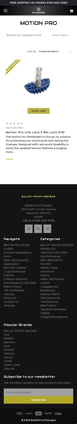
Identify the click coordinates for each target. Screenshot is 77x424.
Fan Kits (45, 264)
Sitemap (9, 305)
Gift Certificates (14, 290)
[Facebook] (38, 228)
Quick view (39, 110)
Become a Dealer (15, 267)
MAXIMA (9, 349)
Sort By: (32, 51)
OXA (6, 334)
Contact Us (11, 301)
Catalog (9, 294)
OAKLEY (9, 353)
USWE (8, 361)
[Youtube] (47, 228)
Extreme (9, 342)
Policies (9, 275)
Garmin (45, 282)
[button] (38, 35)
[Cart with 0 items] (66, 10)
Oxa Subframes (50, 256)
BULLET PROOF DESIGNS (20, 331)
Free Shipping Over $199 (20, 282)
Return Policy (12, 286)
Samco (45, 275)
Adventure (47, 271)
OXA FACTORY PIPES (54, 252)
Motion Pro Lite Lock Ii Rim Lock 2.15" (35, 132)
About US (10, 298)
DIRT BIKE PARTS (51, 260)
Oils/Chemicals (50, 298)
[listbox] (55, 51)
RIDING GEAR (48, 267)
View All (9, 368)
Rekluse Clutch (50, 294)
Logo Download (14, 271)
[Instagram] (29, 228)
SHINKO (9, 338)
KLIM (7, 346)
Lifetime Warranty (16, 279)
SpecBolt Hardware (53, 309)
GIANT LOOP (12, 365)
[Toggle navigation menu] (9, 10)
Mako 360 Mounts (52, 279)
